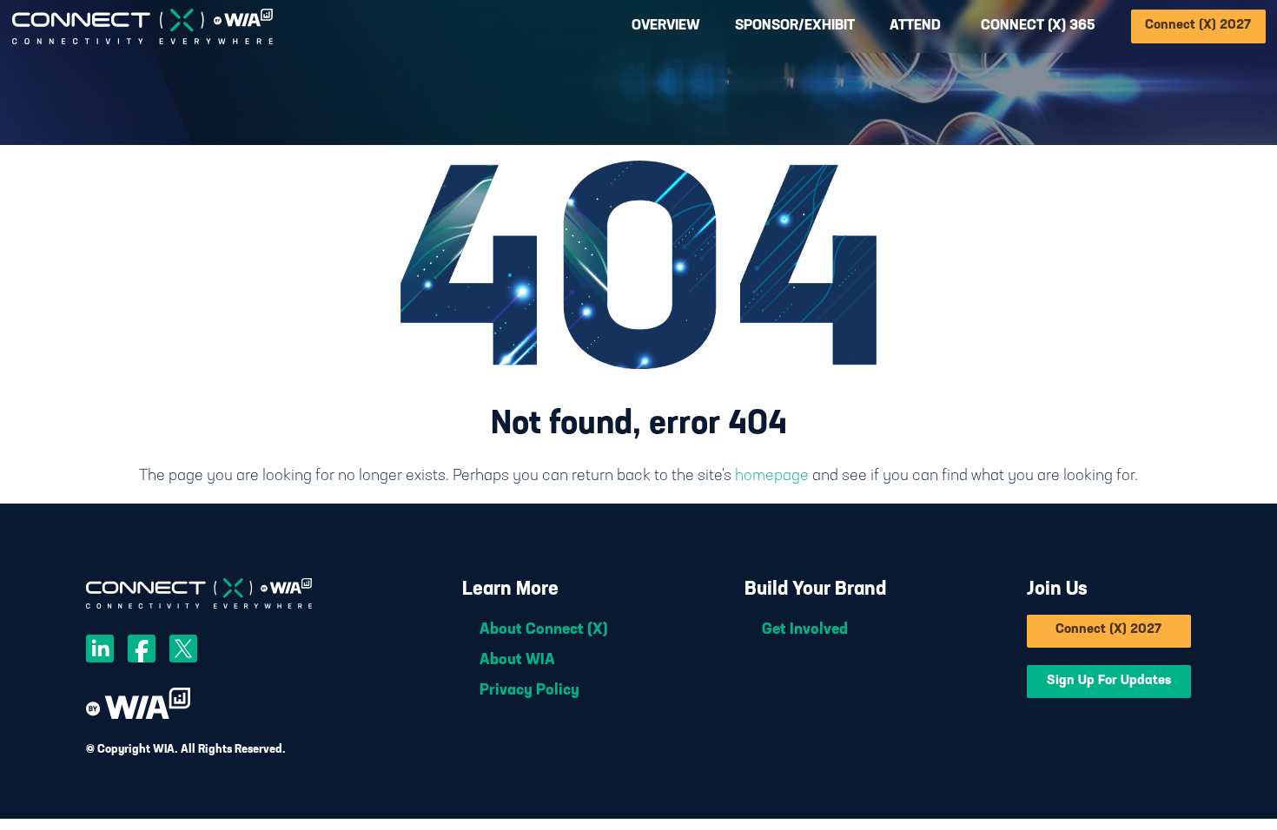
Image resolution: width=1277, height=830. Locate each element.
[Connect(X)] (142, 26)
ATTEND (915, 26)
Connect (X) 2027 (1198, 25)
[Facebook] (141, 652)
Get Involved (805, 630)
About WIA (517, 661)
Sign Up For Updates (1109, 681)
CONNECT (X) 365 (1038, 26)
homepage (772, 476)
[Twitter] (183, 652)
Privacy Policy (529, 691)
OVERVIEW (666, 26)
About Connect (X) (544, 630)
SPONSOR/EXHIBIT (795, 26)
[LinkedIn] (100, 652)
